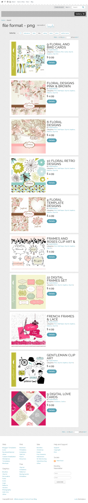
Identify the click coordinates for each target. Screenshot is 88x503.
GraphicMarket (53, 50)
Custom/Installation (9, 456)
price (56, 33)
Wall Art (22, 454)
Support (56, 447)
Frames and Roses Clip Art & (61, 240)
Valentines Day (42, 461)
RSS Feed (60, 460)
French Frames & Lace (60, 317)
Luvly (76, 499)
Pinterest (8, 2)
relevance (27, 33)
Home (3, 20)
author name (65, 33)
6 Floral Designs (54, 123)
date (34, 33)
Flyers (22, 456)
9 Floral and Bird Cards (58, 45)
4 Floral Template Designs (55, 203)
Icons (4, 450)
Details (52, 63)
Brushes (5, 472)
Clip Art (70, 52)
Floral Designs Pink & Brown (60, 84)
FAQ (55, 452)
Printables (23, 450)
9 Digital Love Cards (59, 395)
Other (4, 454)
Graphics (49, 54)
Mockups (5, 463)
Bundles (39, 447)
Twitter (2, 2)
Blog (35, 499)
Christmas (40, 450)
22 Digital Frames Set (57, 279)
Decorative (6, 476)
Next (77, 37)
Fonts (4, 478)
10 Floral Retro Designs (61, 162)
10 (63, 37)
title (39, 33)
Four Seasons (41, 454)
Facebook (5, 2)
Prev (55, 37)
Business (22, 447)
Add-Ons (5, 492)
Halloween (40, 456)
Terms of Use (29, 499)
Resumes (23, 459)
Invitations (57, 52)
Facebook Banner (8, 452)
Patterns (49, 93)
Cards (66, 52)
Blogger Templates (9, 447)
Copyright (57, 450)
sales (51, 33)
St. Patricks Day (42, 459)
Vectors (5, 487)
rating (45, 33)
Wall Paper (60, 90)
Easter (39, 452)
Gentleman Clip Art (61, 356)
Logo (4, 483)
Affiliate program (19, 499)
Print (62, 52)
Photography (6, 490)
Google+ (10, 2)
